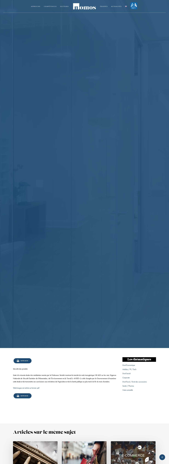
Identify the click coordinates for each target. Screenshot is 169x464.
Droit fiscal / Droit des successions (134, 382)
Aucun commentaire (97, 203)
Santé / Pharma (128, 386)
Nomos (66, 203)
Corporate (126, 377)
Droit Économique (128, 365)
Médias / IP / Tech (129, 369)
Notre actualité (127, 390)
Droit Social (126, 373)
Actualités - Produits (84, 190)
